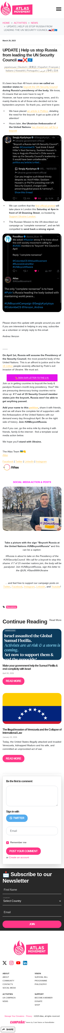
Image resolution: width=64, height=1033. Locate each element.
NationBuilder (49, 1022)
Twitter (19, 461)
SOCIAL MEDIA (9, 988)
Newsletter (11, 607)
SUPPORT (39, 994)
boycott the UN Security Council (40, 86)
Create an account (19, 857)
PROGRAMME (41, 981)
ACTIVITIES (8, 994)
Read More (55, 620)
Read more (13, 681)
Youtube (55, 586)
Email (13, 830)
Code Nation (37, 1022)
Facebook (8, 461)
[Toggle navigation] (58, 9)
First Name (10, 889)
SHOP (37, 1005)
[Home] (16, 9)
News (34, 22)
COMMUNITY (8, 981)
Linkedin (40, 586)
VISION (38, 973)
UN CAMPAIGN (9, 998)
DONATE (38, 1001)
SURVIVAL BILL (41, 977)
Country (6, 898)
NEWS (5, 1001)
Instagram (41, 461)
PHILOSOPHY (41, 984)
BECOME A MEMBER (44, 998)
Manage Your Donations (14, 1016)
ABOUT (6, 973)
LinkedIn (29, 461)
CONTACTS (8, 984)
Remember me (18, 842)
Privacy (29, 1016)
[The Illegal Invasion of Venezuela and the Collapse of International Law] (32, 708)
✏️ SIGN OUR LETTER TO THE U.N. (32, 378)
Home (6, 22)
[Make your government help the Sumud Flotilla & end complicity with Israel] (32, 644)
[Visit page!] (5, 963)
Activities (20, 22)
